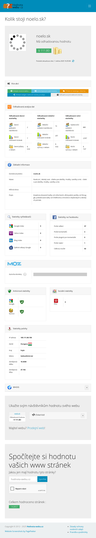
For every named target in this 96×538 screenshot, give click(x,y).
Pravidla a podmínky (79, 532)
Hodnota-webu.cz (35, 526)
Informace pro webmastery (47, 91)
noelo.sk (17, 414)
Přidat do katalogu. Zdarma (75, 91)
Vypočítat (42, 479)
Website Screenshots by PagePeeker (20, 531)
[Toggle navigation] (89, 6)
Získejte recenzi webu (20, 91)
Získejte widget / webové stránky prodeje (30, 95)
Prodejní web (35, 428)
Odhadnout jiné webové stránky (70, 95)
